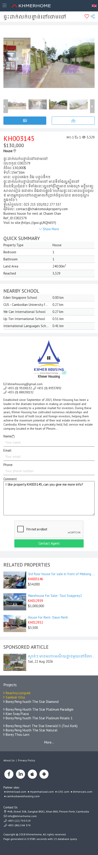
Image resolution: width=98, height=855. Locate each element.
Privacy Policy (26, 760)
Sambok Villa (15, 697)
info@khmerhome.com (22, 816)
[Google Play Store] (44, 774)
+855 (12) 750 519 (19, 820)
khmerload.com (16, 791)
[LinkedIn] (20, 774)
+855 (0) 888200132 (21, 392)
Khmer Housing (49, 376)
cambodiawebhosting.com (23, 796)
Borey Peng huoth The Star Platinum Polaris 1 (38, 718)
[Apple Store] (32, 774)
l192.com (63, 791)
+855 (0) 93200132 (20, 388)
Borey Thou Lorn (17, 734)
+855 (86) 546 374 (19, 825)
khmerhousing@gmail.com (25, 384)
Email (7, 450)
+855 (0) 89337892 (49, 388)
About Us (9, 760)
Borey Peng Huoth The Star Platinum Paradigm (39, 709)
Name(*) (9, 436)
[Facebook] (8, 774)
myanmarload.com (42, 791)
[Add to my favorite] (87, 16)
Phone (8, 465)
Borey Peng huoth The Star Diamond (32, 701)
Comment (10, 479)
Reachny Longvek (18, 693)
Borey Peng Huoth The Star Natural (31, 730)
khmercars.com (82, 791)
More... (49, 742)
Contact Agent (49, 543)
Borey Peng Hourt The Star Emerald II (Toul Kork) (41, 726)
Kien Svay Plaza (17, 714)
